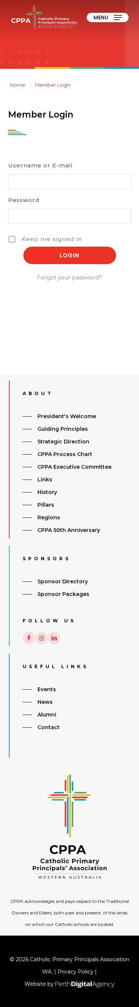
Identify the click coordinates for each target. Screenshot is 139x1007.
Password (24, 199)
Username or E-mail (40, 165)
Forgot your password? (69, 277)
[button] (108, 17)
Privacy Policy (75, 971)
